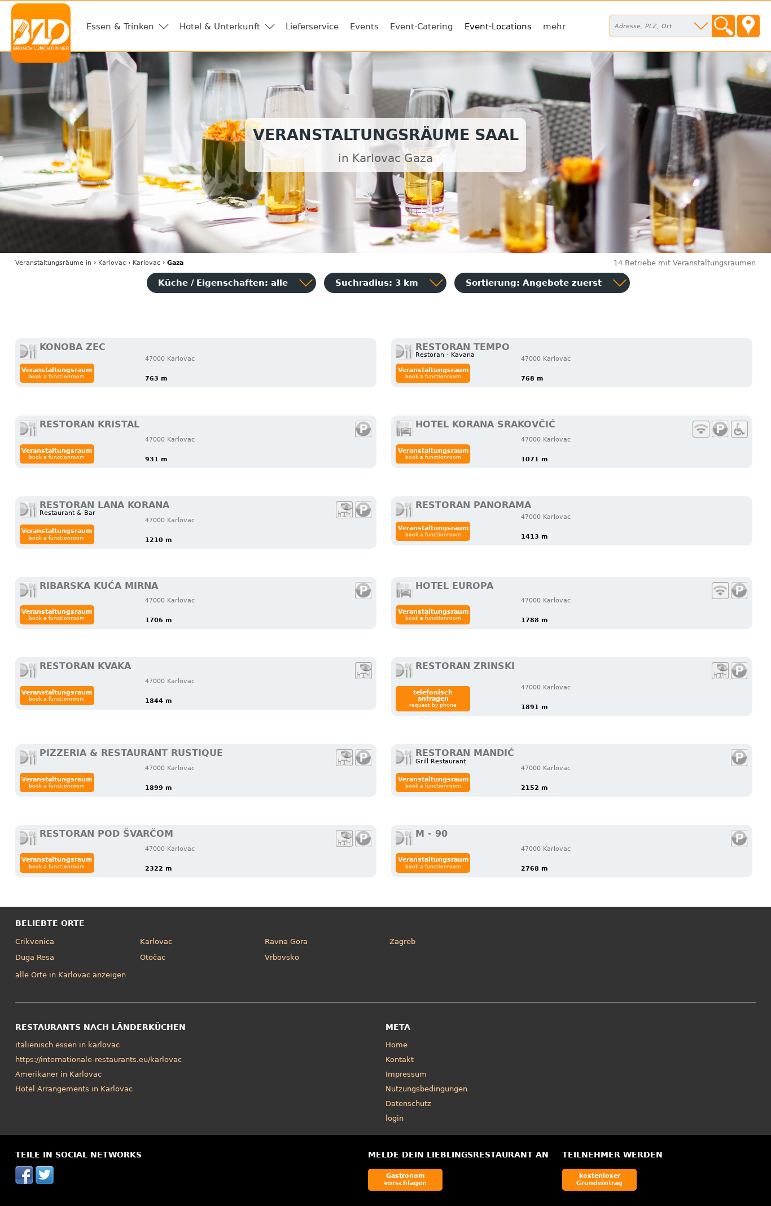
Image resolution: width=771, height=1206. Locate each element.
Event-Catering (421, 26)
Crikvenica (34, 941)
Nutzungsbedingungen (426, 1089)
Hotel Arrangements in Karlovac (74, 1089)
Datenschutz (408, 1103)
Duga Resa (34, 957)
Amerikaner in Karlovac (58, 1074)
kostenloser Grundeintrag (599, 1179)
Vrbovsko (282, 957)
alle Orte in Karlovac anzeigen (70, 975)
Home (397, 1045)
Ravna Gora (286, 941)
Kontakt (400, 1059)
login (395, 1118)
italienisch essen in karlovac (67, 1045)
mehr (554, 26)
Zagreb (402, 941)
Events (364, 26)
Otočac (152, 957)
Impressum (406, 1074)
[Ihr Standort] (748, 26)
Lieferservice (312, 26)
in (53, 262)
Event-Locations (498, 26)
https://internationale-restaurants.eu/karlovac (98, 1059)
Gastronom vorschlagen (405, 1179)
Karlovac (156, 941)
